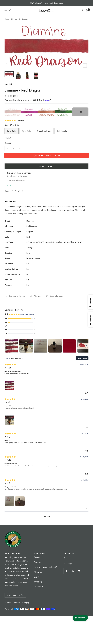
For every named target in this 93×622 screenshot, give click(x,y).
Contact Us (38, 586)
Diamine (8, 84)
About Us (38, 572)
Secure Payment (56, 295)
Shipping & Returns (17, 295)
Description (10, 201)
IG (65, 558)
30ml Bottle (26, 130)
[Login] (82, 10)
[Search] (10, 10)
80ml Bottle (11, 130)
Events (36, 576)
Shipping (38, 581)
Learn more (58, 3)
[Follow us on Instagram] (73, 571)
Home (7, 19)
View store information (15, 180)
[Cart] (87, 10)
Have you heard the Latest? (45, 567)
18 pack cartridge (43, 130)
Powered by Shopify (21, 602)
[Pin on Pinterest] (15, 191)
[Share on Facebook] (12, 191)
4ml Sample (62, 130)
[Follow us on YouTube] (79, 571)
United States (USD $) (14, 595)
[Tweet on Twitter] (19, 191)
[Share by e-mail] (22, 191)
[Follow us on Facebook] (67, 571)
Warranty (37, 295)
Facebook (68, 563)
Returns (37, 557)
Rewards (37, 562)
